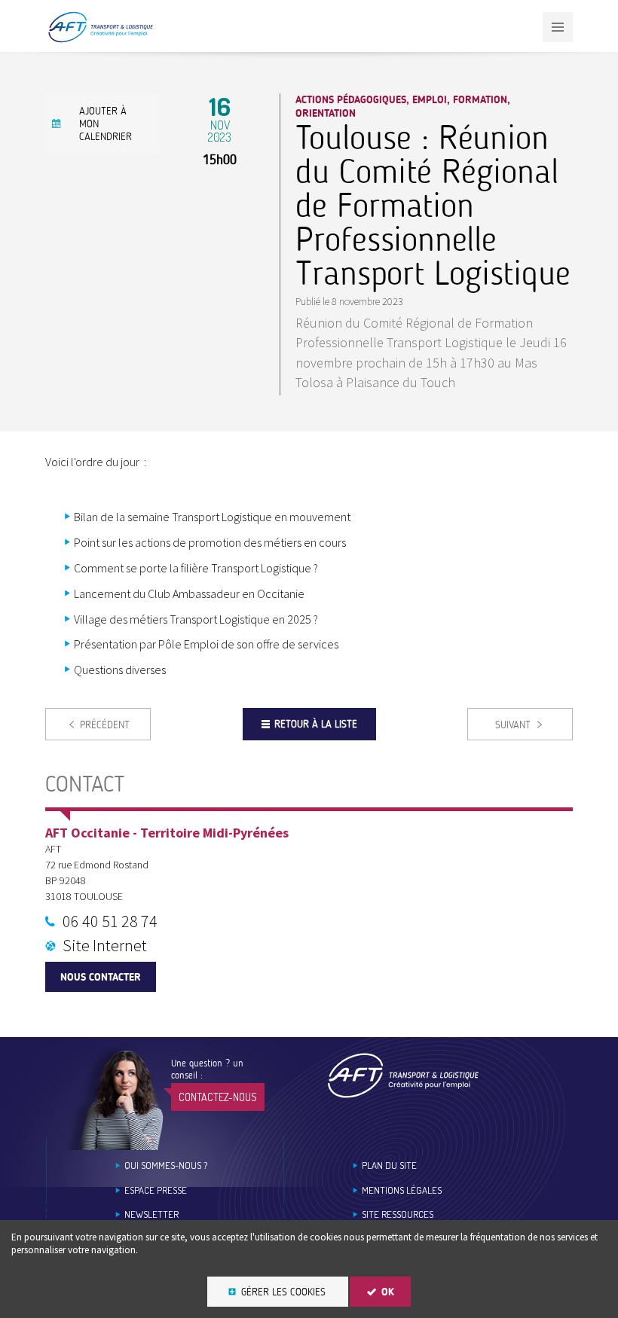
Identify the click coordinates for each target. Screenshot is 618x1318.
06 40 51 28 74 (110, 921)
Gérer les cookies (283, 1292)
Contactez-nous (218, 1097)
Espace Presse (155, 1190)
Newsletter (151, 1214)
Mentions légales (402, 1190)
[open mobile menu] (558, 27)
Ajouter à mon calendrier (105, 124)
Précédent (105, 724)
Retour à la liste (315, 724)
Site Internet (105, 945)
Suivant (513, 724)
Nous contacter (100, 977)
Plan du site (389, 1165)
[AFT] (100, 39)
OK (387, 1292)
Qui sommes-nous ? (165, 1165)
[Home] (403, 1075)
